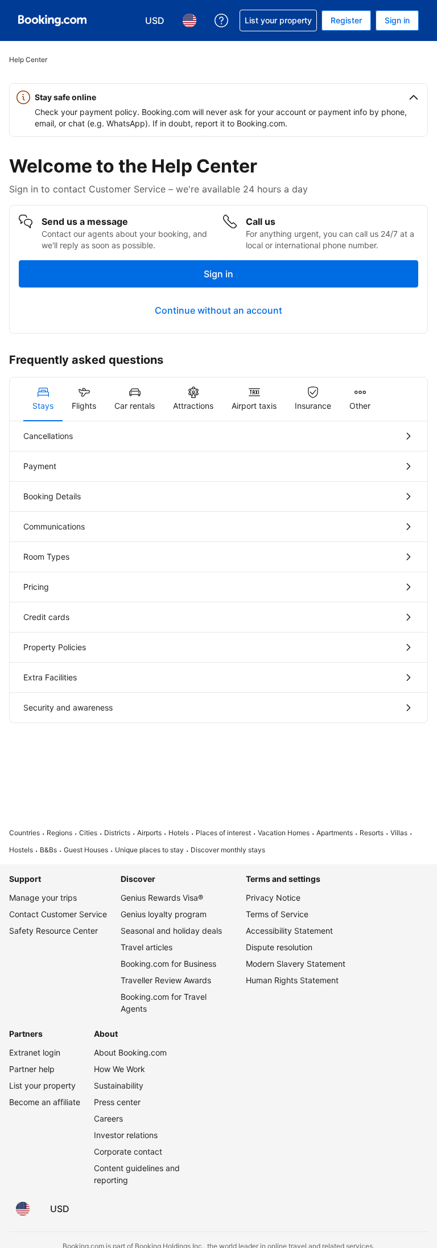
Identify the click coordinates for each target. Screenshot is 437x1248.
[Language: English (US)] (22, 1208)
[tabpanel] (218, 571)
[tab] (43, 399)
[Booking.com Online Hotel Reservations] (52, 20)
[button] (218, 97)
